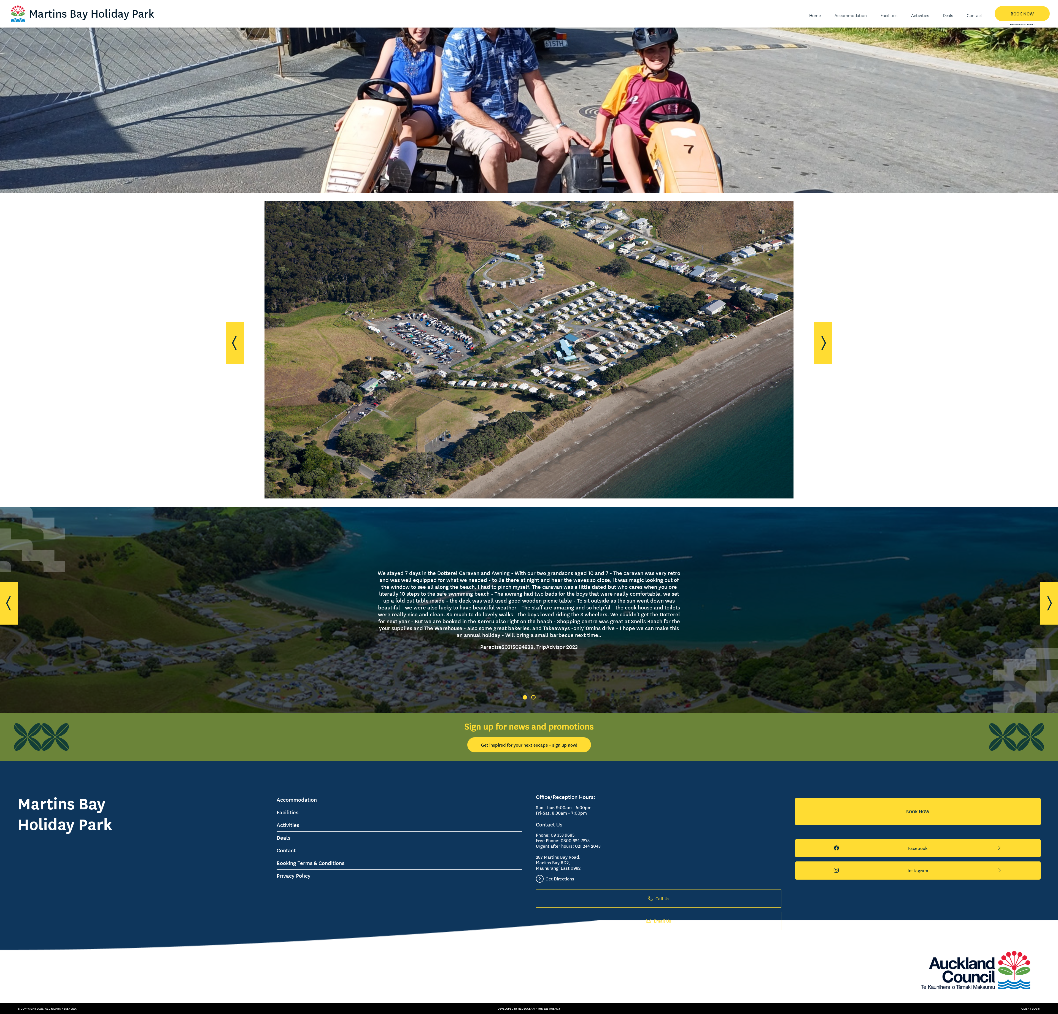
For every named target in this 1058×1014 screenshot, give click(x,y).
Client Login (1030, 1008)
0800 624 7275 (575, 840)
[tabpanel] (529, 610)
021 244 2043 (588, 846)
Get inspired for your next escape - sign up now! (529, 745)
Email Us (662, 921)
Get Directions (560, 879)
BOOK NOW (1022, 14)
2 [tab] (533, 697)
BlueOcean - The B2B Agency (539, 1008)
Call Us (662, 898)
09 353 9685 (562, 835)
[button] (235, 343)
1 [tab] (525, 697)
